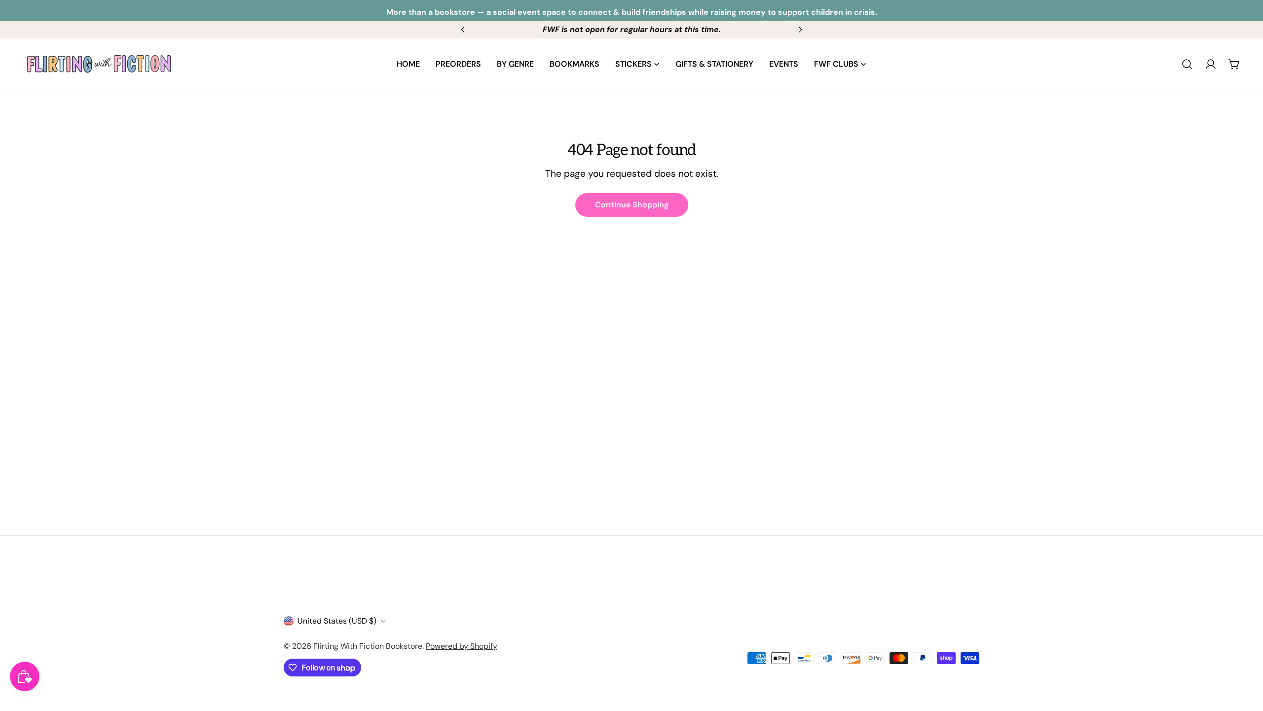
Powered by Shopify (461, 646)
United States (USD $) (336, 621)
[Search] (1187, 64)
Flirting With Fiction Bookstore (367, 646)
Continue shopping (632, 204)
